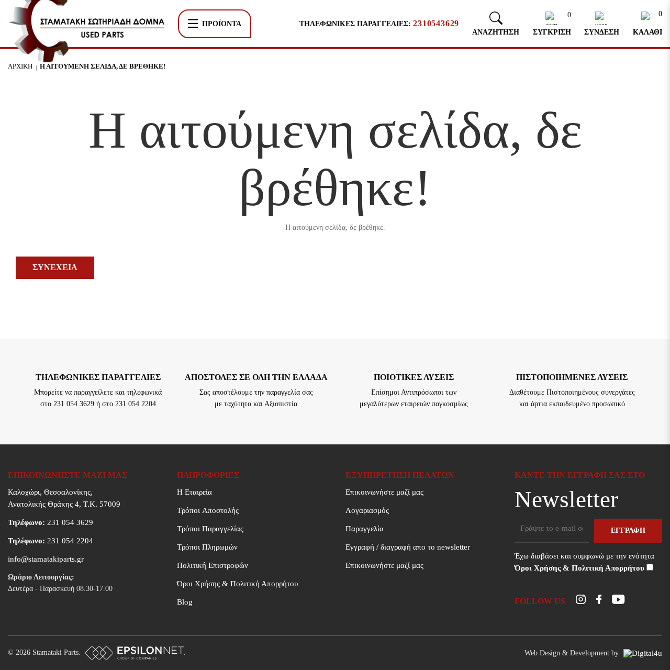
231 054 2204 (50, 541)
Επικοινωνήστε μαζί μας (384, 492)
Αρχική (20, 66)
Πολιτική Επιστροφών (212, 565)
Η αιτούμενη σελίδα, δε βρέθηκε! (102, 66)
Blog (185, 602)
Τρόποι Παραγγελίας (210, 528)
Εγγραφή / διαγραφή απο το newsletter (407, 547)
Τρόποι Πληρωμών (207, 547)
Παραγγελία (364, 528)
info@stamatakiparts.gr (46, 559)
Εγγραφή (628, 530)
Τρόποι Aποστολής (208, 510)
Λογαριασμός (367, 510)
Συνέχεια (54, 267)
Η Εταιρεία (194, 492)
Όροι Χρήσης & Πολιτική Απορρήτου (237, 583)
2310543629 (436, 23)
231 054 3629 (50, 522)
